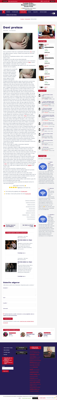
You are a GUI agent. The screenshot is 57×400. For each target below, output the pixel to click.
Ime (4, 297)
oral (36, 376)
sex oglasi (36, 382)
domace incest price (31, 202)
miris (6, 163)
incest (39, 360)
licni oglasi (37, 363)
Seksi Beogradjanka (47, 76)
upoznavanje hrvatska (35, 387)
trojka (31, 385)
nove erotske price (31, 217)
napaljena (33, 372)
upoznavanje (35, 385)
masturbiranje (37, 365)
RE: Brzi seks (46, 147)
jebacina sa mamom (31, 212)
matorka (31, 367)
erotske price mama (31, 206)
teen (40, 384)
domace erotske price (30, 200)
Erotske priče (15, 11)
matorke (35, 367)
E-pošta (5, 303)
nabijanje (37, 369)
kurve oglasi (32, 363)
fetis (34, 357)
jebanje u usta (37, 362)
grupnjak (32, 358)
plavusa (36, 378)
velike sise (33, 389)
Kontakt (5, 354)
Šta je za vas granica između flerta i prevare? (47, 109)
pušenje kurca (33, 380)
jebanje (32, 362)
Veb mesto (5, 308)
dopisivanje (32, 352)
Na (31, 51)
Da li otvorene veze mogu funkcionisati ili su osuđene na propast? (48, 116)
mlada (34, 369)
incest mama (32, 208)
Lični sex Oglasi (43, 11)
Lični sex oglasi (30, 332)
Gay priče (35, 11)
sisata (31, 384)
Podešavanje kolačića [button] (26, 398)
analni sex (34, 351)
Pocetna (22, 19)
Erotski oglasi (42, 397)
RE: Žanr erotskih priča (48, 123)
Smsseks (37, 384)
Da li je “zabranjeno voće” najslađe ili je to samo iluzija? (48, 102)
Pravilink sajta (7, 352)
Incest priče (23, 11)
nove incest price (31, 219)
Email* (3, 366)
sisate (34, 384)
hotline (31, 360)
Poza (25, 115)
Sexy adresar (6, 350)
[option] (11, 334)
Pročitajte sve (21, 253)
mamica (33, 214)
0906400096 (49, 47)
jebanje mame (26, 214)
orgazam (32, 378)
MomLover (46, 105)
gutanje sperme (36, 358)
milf (31, 369)
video (29, 62)
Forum (29, 11)
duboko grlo (37, 352)
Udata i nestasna (47, 65)
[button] (51, 330)
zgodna (37, 391)
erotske (32, 354)
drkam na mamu (31, 204)
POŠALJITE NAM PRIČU (11, 14)
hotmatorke (35, 360)
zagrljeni (30, 165)
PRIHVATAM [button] (35, 398)
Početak (8, 11)
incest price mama (31, 210)
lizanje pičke (32, 365)
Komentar (5, 287)
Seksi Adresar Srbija (8, 347)
